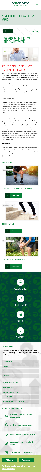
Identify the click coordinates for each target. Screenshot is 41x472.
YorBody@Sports (8, 387)
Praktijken (6, 366)
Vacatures (6, 375)
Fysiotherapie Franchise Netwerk (13, 401)
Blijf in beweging (8, 224)
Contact (5, 371)
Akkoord (9, 460)
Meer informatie (8, 469)
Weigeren (26, 460)
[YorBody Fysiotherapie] (20, 4)
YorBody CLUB (7, 397)
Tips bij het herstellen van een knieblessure (17, 188)
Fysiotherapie (7, 361)
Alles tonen (34, 31)
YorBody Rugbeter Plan (10, 392)
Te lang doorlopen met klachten (13, 259)
